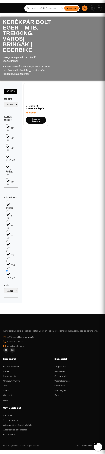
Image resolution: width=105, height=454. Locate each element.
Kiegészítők (60, 366)
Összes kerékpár (11, 366)
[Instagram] (12, 350)
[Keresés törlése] (62, 8)
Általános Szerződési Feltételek (18, 425)
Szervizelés (59, 385)
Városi (6, 390)
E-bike (6, 371)
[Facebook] (5, 350)
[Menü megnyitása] (99, 8)
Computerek (60, 376)
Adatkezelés (87, 445)
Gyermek (7, 395)
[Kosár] (92, 8)
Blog (56, 395)
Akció (5, 400)
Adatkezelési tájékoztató (15, 430)
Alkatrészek (59, 371)
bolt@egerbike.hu (15, 346)
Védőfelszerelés (61, 381)
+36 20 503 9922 (15, 341)
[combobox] (44, 8)
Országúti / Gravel (11, 381)
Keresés (71, 8)
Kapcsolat (8, 415)
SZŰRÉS (10, 91)
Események (60, 390)
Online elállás (9, 434)
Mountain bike (10, 376)
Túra (5, 385)
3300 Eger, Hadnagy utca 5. (20, 337)
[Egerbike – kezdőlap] (12, 8)
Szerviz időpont (10, 420)
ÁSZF (76, 445)
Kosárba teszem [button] (35, 120)
